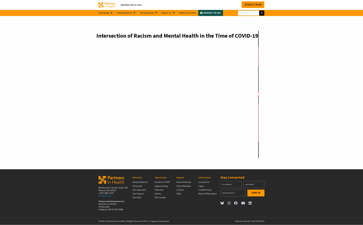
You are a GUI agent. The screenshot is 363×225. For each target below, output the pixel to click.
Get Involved (147, 13)
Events (158, 193)
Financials (137, 186)
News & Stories (187, 12)
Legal (201, 186)
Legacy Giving (161, 186)
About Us (167, 13)
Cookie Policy (205, 190)
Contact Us (204, 182)
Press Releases (184, 186)
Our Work (104, 13)
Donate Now (252, 5)
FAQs (179, 193)
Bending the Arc (212, 12)
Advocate (159, 190)
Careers (180, 190)
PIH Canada (160, 197)
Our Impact (138, 193)
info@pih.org (105, 195)
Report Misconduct (208, 193)
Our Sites (137, 197)
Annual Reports (140, 182)
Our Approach (124, 13)
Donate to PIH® (162, 182)
